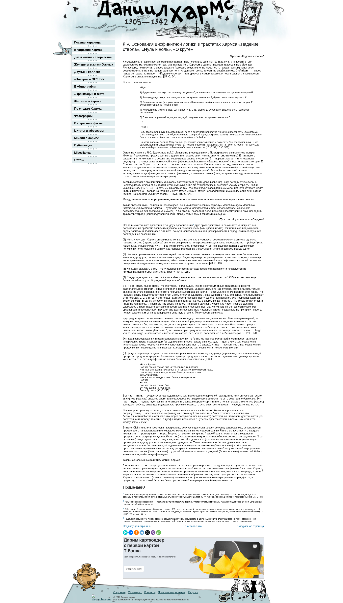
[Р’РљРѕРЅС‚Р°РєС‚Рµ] (130, 532)
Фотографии (83, 116)
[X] (147, 532)
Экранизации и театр (89, 94)
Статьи (79, 160)
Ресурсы (193, 592)
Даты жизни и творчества (93, 57)
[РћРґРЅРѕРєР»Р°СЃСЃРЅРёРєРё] (136, 532)
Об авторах (135, 592)
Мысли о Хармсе (86, 138)
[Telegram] (142, 532)
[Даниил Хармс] (173, 13)
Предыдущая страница (136, 526)
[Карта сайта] (258, 6)
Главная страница (87, 42)
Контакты (149, 592)
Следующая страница (250, 526)
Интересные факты (88, 123)
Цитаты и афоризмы (89, 130)
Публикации (83, 145)
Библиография (85, 86)
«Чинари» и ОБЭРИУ (89, 79)
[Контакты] (258, 14)
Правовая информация (171, 592)
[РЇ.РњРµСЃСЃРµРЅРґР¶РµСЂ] (125, 532)
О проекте (119, 592)
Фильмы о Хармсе (87, 101)
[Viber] (153, 532)
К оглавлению (193, 526)
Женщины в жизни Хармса (93, 64)
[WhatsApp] (158, 532)
